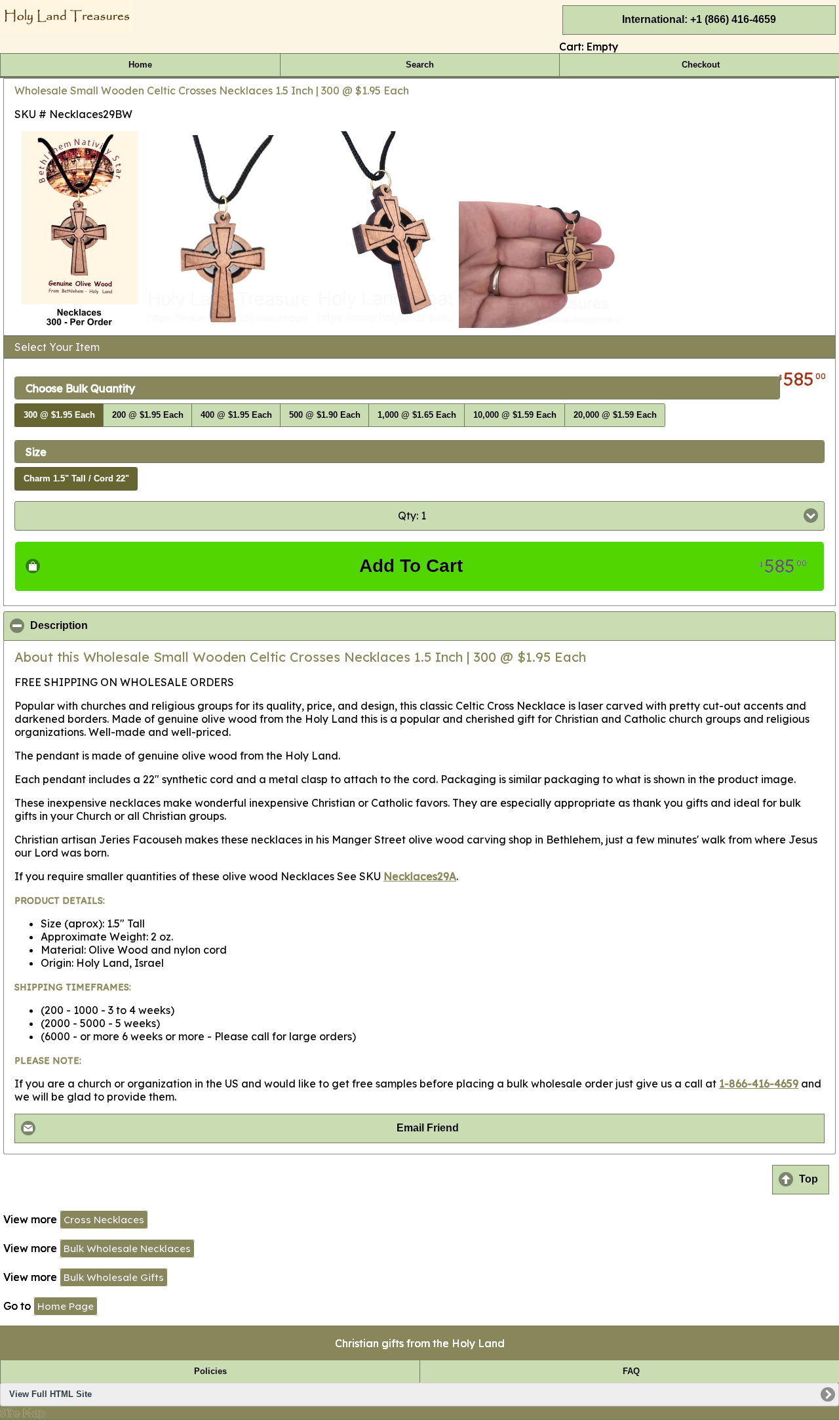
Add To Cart (583, 565)
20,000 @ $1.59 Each (615, 415)
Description (122, 625)
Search (420, 65)
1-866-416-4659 (758, 1083)
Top (808, 1179)
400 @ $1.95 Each (236, 415)
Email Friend (428, 1127)
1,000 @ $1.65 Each (417, 415)
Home (140, 65)
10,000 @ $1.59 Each (514, 415)
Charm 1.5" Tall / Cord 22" (76, 478)
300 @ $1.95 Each (59, 415)
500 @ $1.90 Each (325, 415)
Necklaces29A (419, 876)
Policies (210, 1371)
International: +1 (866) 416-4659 (699, 19)
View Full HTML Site (50, 1394)
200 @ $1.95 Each (148, 415)
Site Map (22, 1412)
